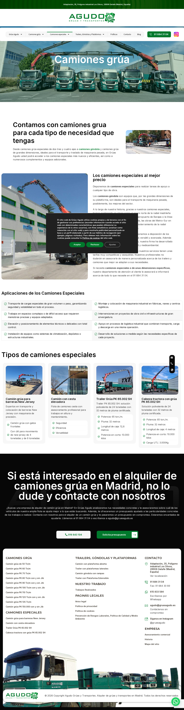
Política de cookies (91, 238)
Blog (139, 34)
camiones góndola (89, 149)
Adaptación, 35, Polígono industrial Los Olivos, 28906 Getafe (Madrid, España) (97, 4)
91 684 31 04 (157, 581)
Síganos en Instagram (161, 618)
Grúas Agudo (14, 34)
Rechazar (95, 244)
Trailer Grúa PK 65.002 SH (114, 399)
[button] (175, 701)
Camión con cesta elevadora (63, 400)
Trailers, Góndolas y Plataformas (88, 34)
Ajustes (112, 244)
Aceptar (77, 244)
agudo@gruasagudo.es (162, 605)
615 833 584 (157, 591)
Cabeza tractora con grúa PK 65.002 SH (159, 400)
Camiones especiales (58, 34)
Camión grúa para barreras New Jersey (20, 400)
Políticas (114, 34)
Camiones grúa (35, 34)
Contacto (127, 34)
